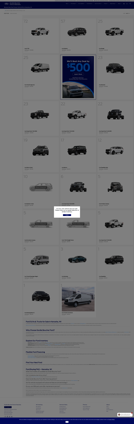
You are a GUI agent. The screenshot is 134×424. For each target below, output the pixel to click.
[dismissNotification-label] (132, 413)
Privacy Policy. (111, 419)
